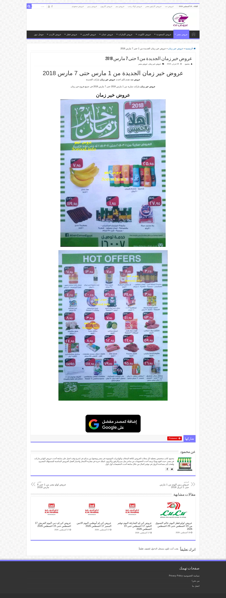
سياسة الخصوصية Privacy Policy (184, 575)
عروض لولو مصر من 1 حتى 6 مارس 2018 (51, 485)
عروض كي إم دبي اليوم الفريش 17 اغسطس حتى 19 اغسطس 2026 (53, 524)
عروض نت (169, 6)
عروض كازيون (106, 6)
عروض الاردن (55, 34)
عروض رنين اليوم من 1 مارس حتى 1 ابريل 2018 (174, 485)
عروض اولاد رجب (135, 6)
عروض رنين (92, 6)
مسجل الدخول (157, 548)
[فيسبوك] (167, 469)
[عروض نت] (180, 19)
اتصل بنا (196, 586)
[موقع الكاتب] (172, 469)
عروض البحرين (89, 34)
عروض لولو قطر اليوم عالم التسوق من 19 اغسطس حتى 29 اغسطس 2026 (174, 526)
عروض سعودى (78, 6)
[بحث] (29, 6)
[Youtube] (49, 6)
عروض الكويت (144, 34)
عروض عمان (107, 34)
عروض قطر (72, 34)
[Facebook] (52, 6)
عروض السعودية (163, 34)
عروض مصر (182, 34)
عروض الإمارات (125, 34)
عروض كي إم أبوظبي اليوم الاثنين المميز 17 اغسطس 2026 (94, 524)
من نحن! (196, 581)
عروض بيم (120, 6)
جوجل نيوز (39, 34)
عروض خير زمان (175, 48)
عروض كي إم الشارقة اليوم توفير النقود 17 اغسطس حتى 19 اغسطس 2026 (134, 526)
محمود (187, 64)
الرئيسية (189, 48)
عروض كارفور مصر (153, 6)
